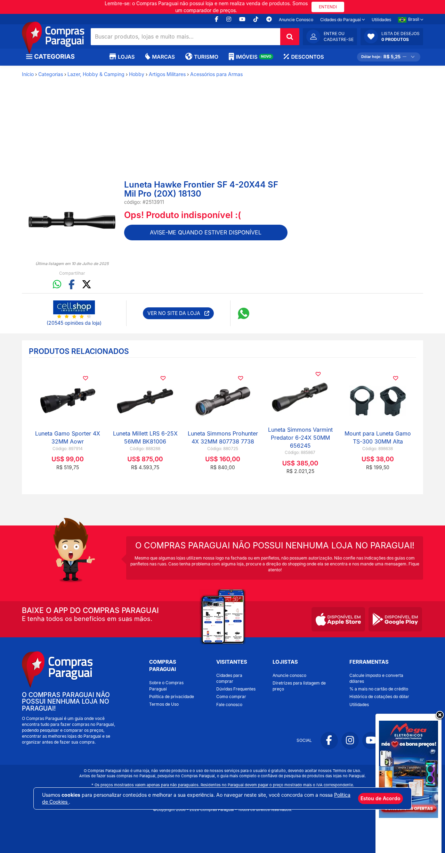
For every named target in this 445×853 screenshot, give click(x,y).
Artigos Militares (167, 74)
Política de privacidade (171, 696)
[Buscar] (289, 36)
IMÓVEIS (254, 56)
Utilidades (381, 19)
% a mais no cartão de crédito (378, 688)
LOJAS (126, 56)
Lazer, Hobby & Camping (95, 74)
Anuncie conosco (289, 675)
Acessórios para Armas (216, 74)
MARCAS (163, 56)
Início (28, 74)
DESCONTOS (307, 56)
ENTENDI (328, 6)
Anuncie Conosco (296, 19)
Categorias (50, 74)
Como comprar (231, 696)
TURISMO (206, 56)
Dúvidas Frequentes (236, 688)
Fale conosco (229, 704)
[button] (392, 36)
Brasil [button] (414, 19)
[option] (72, 220)
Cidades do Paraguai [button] (341, 19)
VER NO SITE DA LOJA (175, 313)
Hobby (136, 74)
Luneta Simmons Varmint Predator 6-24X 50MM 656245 (300, 437)
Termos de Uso (164, 704)
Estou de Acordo (380, 798)
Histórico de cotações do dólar (379, 696)
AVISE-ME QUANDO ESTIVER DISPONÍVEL (205, 232)
